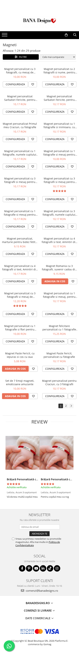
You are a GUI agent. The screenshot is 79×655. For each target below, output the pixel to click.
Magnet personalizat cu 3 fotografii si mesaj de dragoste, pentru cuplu (19, 295)
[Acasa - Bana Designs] (39, 22)
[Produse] (5, 36)
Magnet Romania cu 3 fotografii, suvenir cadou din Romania (59, 267)
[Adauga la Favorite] (32, 84)
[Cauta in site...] (75, 35)
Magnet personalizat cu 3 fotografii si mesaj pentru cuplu (59, 180)
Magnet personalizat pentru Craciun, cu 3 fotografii (59, 382)
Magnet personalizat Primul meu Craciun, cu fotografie (20, 125)
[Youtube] (36, 568)
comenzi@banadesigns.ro (41, 590)
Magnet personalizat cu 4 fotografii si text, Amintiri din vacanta (59, 240)
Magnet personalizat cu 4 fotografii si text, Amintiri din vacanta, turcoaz (19, 267)
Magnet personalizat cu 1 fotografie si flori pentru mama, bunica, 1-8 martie (20, 327)
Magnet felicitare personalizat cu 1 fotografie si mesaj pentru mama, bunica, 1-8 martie (59, 327)
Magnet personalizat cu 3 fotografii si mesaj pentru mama (19, 180)
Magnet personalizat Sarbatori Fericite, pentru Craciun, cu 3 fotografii (19, 98)
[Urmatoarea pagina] (71, 406)
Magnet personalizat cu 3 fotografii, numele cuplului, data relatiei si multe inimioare (59, 212)
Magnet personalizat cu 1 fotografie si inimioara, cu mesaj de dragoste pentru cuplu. (59, 125)
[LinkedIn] (43, 568)
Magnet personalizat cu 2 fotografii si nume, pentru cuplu (59, 70)
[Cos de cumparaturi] (66, 35)
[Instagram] (57, 568)
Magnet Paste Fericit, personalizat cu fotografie (59, 355)
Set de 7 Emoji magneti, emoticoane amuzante (19, 382)
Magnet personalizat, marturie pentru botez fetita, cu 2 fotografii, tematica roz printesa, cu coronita (19, 240)
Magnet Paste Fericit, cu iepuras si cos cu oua (20, 355)
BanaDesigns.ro (38, 603)
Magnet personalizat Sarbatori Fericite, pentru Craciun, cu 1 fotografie (59, 98)
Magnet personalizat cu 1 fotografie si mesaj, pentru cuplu (59, 295)
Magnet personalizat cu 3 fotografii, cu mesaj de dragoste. (19, 70)
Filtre (22, 57)
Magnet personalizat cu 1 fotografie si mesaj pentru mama (59, 152)
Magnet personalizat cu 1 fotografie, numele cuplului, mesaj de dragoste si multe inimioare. (20, 152)
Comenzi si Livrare (38, 610)
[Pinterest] (29, 568)
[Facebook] (22, 568)
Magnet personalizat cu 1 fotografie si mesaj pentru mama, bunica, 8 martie (20, 212)
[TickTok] (50, 568)
